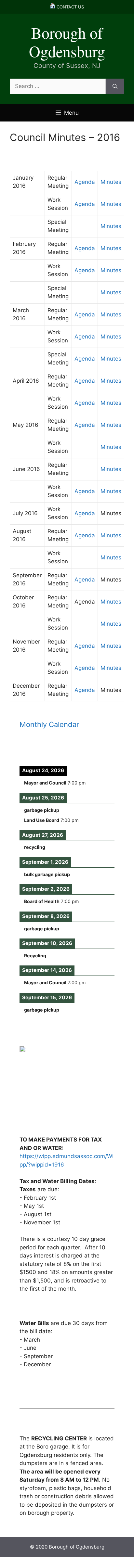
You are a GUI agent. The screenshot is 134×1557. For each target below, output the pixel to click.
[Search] (115, 86)
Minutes (110, 182)
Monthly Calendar (49, 724)
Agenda (84, 182)
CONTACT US (69, 6)
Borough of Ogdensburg (67, 42)
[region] (67, 1105)
